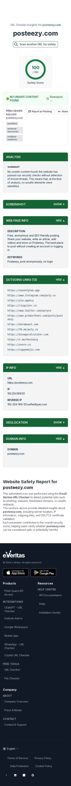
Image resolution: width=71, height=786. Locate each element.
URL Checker (12, 669)
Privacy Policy (43, 758)
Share (65, 111)
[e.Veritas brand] (35, 554)
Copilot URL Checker (16, 655)
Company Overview (16, 701)
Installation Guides (50, 612)
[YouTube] (6, 775)
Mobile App (11, 635)
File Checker (12, 678)
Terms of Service (17, 758)
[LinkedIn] (15, 775)
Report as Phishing (42, 111)
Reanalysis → (56, 98)
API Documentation (50, 595)
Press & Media (13, 710)
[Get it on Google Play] (43, 572)
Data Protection (19, 766)
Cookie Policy (43, 766)
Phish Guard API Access (13, 592)
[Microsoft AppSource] (24, 775)
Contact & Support (15, 724)
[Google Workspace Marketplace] (32, 775)
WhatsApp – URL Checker (14, 646)
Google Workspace (16, 627)
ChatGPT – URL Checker (13, 609)
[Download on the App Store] (15, 572)
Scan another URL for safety (38, 44)
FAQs (42, 603)
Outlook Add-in (13, 618)
